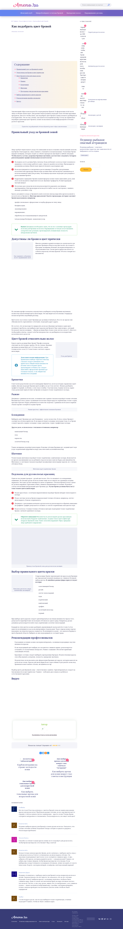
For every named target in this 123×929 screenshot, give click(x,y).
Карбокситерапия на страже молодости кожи (27, 767)
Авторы (66, 921)
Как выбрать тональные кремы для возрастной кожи (27, 794)
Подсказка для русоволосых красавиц (34, 91)
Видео (18, 101)
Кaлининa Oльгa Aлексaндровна (44, 735)
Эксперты (59, 921)
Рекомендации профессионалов (28, 98)
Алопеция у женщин (95, 126)
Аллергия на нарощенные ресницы (97, 100)
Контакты (14, 921)
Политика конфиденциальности (28, 921)
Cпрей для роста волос (96, 32)
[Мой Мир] (48, 753)
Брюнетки (24, 78)
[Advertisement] (44, 46)
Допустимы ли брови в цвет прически (30, 72)
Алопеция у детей (94, 115)
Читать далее (84, 155)
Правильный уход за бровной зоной (29, 69)
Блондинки (25, 85)
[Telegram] (43, 753)
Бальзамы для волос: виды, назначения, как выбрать (22, 589)
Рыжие (23, 81)
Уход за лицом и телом (25, 21)
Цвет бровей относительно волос (28, 76)
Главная (15, 21)
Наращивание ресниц (94, 13)
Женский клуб (26, 13)
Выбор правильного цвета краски (28, 95)
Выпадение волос (74, 13)
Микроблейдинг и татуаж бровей (49, 13)
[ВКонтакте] (41, 753)
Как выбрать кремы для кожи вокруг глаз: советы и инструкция (61, 773)
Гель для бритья (66, 356)
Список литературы (44, 921)
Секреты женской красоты (89, 136)
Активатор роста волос (96, 66)
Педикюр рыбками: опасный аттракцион (93, 141)
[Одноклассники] (46, 753)
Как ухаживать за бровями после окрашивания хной (22, 256)
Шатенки (24, 88)
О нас (53, 921)
